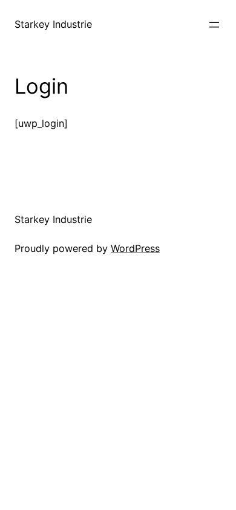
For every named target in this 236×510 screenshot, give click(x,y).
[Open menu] (214, 25)
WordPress (135, 248)
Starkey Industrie (53, 24)
